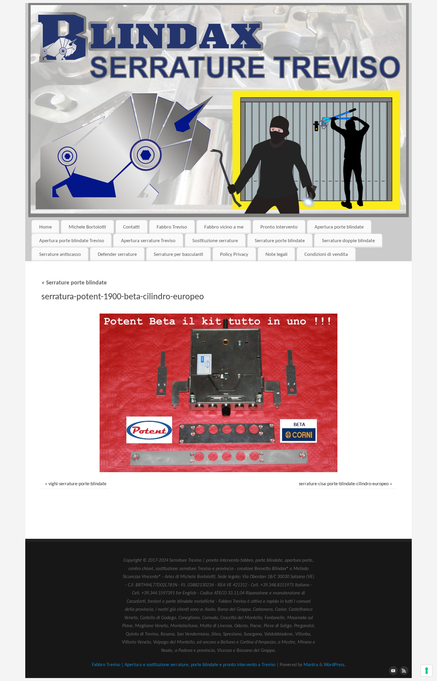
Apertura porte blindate (339, 227)
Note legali (276, 254)
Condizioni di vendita (326, 254)
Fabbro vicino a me (223, 227)
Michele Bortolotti (87, 227)
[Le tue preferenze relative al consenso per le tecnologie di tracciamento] (426, 670)
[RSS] (403, 670)
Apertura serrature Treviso (148, 240)
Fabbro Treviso (172, 227)
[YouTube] (393, 670)
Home (45, 227)
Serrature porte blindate (280, 240)
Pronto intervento (279, 227)
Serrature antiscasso (60, 254)
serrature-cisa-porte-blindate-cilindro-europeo (344, 484)
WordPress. (334, 665)
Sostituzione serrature (215, 240)
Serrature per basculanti (178, 254)
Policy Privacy (234, 254)
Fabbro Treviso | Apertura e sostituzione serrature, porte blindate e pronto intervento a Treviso (183, 665)
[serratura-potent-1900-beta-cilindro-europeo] (218, 393)
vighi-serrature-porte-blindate (77, 484)
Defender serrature (117, 254)
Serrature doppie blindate (348, 240)
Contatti (131, 227)
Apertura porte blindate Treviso (71, 240)
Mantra (311, 665)
